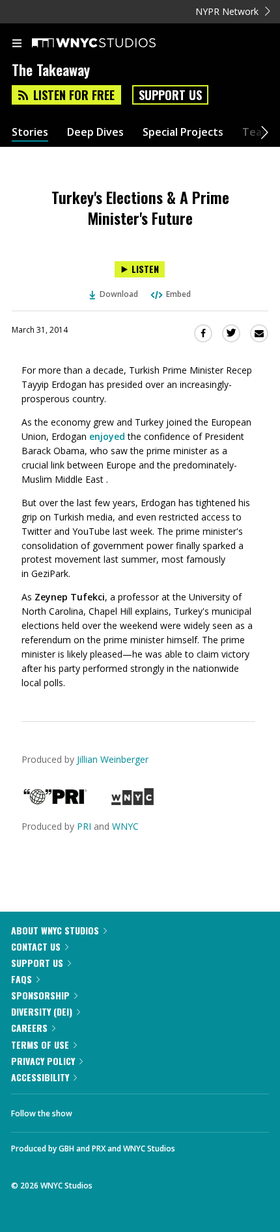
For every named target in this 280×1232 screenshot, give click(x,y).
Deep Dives (95, 132)
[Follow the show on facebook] (95, 1109)
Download (119, 294)
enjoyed (107, 436)
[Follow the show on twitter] (131, 1109)
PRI (84, 826)
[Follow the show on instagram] (166, 1109)
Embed (178, 294)
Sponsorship (40, 995)
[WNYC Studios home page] (110, 43)
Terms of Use (40, 1044)
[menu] (16, 44)
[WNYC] (132, 801)
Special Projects (183, 132)
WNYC (125, 826)
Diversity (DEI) (41, 1011)
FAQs (21, 979)
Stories (30, 132)
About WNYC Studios (55, 930)
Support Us (170, 94)
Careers (29, 1027)
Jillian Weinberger (112, 759)
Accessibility (40, 1077)
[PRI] (55, 801)
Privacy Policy (43, 1061)
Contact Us (36, 946)
